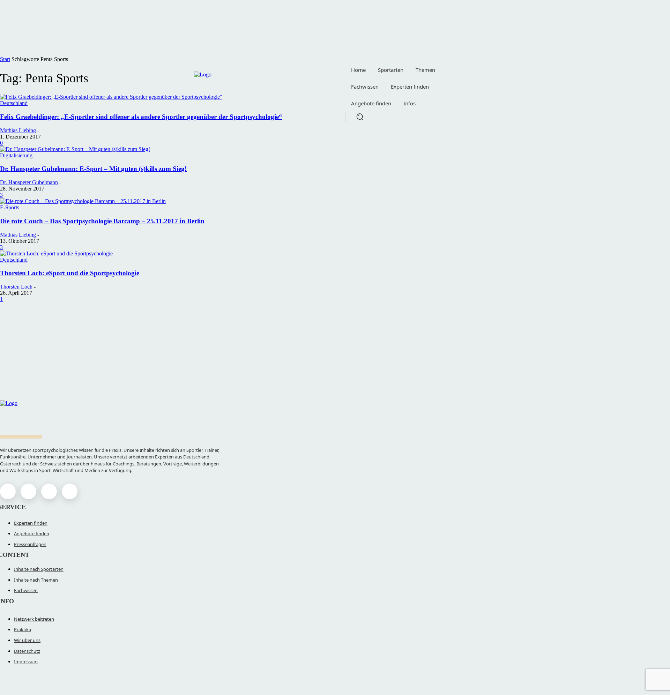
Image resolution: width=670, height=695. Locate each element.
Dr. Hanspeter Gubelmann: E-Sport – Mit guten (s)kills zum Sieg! (93, 168)
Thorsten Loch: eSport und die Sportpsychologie (69, 273)
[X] (49, 491)
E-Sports (9, 207)
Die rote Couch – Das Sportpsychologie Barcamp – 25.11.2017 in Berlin (102, 221)
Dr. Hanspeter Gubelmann (29, 182)
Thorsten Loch (16, 287)
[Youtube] (69, 491)
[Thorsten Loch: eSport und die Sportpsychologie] (56, 253)
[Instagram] (28, 491)
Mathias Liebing (18, 130)
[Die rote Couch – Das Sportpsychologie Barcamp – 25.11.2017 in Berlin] (83, 201)
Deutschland (14, 260)
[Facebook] (8, 491)
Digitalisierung (16, 155)
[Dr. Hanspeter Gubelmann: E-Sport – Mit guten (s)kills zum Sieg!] (75, 149)
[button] (360, 116)
